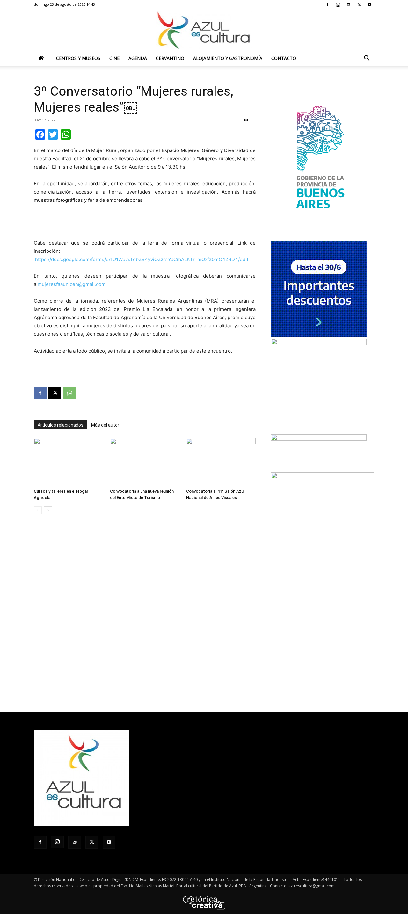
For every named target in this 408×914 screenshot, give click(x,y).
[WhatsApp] (69, 393)
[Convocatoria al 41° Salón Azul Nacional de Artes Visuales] (221, 462)
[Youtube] (369, 4)
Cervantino (170, 58)
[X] (359, 4)
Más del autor (105, 425)
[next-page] (48, 510)
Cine (114, 58)
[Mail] (348, 4)
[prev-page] (38, 510)
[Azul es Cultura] (204, 30)
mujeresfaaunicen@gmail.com (72, 284)
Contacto (283, 58)
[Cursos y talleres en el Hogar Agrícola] (68, 462)
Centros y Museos (78, 58)
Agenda (137, 58)
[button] (366, 59)
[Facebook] (327, 4)
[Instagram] (338, 4)
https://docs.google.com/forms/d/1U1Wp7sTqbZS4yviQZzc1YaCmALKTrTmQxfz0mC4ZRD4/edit (141, 259)
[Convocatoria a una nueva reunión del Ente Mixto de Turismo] (144, 462)
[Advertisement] (144, 222)
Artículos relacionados (61, 425)
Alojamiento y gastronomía (227, 58)
